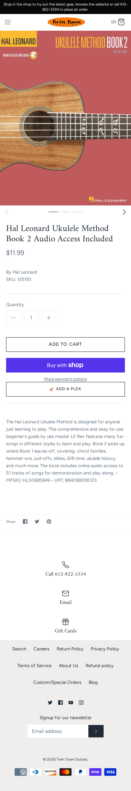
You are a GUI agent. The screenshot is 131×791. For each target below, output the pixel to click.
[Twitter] (50, 702)
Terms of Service (34, 665)
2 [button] (65, 211)
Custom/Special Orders (57, 682)
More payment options (65, 379)
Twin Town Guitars (72, 759)
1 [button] (53, 211)
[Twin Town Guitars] (65, 22)
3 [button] (78, 211)
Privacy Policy (105, 649)
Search (19, 649)
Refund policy (100, 665)
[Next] (124, 212)
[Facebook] (60, 702)
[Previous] (6, 212)
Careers (41, 649)
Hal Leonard (24, 272)
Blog (93, 682)
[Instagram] (81, 702)
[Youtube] (71, 702)
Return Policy (70, 649)
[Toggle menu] (7, 22)
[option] (65, 118)
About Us (68, 665)
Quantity (15, 304)
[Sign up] (96, 731)
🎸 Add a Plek (66, 389)
